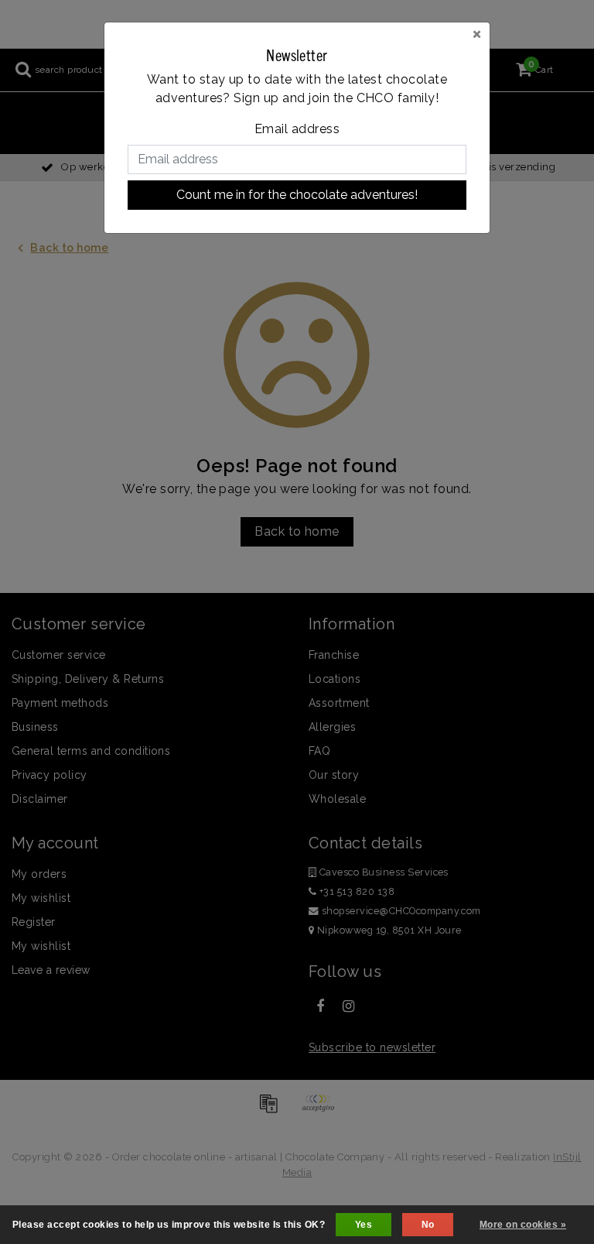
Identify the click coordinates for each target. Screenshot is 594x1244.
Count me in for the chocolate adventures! (297, 194)
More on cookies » (523, 1224)
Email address (297, 129)
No (428, 1224)
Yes (363, 1224)
